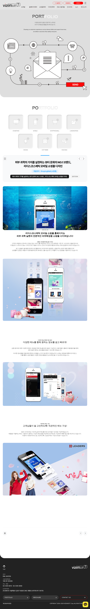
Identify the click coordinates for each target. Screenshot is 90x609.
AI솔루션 (58, 3)
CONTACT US (66, 597)
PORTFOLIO (8, 597)
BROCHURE (37, 597)
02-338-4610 (7, 586)
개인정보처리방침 (7, 603)
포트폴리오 (68, 3)
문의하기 (78, 3)
